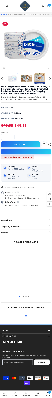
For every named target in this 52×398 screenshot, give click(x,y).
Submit (41, 362)
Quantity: (5, 132)
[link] (14, 394)
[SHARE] (49, 144)
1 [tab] (19, 296)
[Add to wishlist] (44, 144)
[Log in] (43, 6)
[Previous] (44, 68)
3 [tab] (26, 296)
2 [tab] (23, 296)
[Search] (7, 6)
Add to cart (20, 144)
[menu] (2, 6)
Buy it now (26, 151)
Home (3, 14)
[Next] (48, 68)
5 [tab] (32, 296)
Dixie (11, 108)
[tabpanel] (13, 270)
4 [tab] (29, 296)
